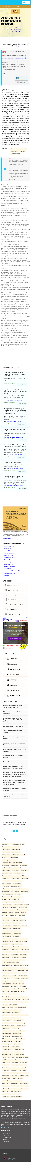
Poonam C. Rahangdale (14, 51)
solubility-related (23, 1002)
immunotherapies (15, 891)
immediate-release (23, 975)
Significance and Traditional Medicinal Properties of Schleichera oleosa (15, 391)
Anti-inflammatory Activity (8, 1025)
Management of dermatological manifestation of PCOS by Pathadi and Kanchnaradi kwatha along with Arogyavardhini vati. (15, 411)
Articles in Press (7, 1137)
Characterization (6, 846)
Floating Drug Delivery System (9, 996)
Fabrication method (6, 925)
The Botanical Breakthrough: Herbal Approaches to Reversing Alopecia (15, 445)
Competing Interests (9, 546)
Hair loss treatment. (15, 153)
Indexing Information (13, 614)
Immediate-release (6, 983)
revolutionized (5, 952)
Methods (4, 994)
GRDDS (22, 991)
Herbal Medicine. (15, 949)
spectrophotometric (6, 931)
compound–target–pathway (8, 1030)
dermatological (14, 1065)
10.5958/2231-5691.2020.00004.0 (15, 421)
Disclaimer (6, 575)
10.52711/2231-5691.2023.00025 (14, 58)
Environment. (5, 915)
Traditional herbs (6, 944)
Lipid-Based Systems (7, 1080)
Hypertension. (5, 975)
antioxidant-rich (6, 1065)
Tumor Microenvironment (21, 888)
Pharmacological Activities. (21, 875)
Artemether (13, 981)
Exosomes (20, 1078)
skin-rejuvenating (16, 1059)
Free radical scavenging (19, 1023)
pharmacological (14, 865)
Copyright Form (12, 599)
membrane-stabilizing (7, 867)
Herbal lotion (23, 1065)
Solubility (15, 983)
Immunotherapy (15, 899)
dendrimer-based (6, 878)
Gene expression (23, 907)
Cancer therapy (5, 896)
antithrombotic (23, 967)
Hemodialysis (5, 1052)
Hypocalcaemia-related (7, 1049)
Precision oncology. (6, 904)
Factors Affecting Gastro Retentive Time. (11, 999)
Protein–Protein (15, 1028)
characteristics (5, 1002)
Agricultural (23, 912)
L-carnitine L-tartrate (18, 1020)
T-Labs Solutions (13, 1159)
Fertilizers (4, 912)
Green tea (8, 1067)
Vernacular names (16, 1094)
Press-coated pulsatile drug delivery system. (12, 862)
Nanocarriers (14, 1075)
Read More (22, 384)
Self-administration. (6, 928)
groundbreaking (14, 954)
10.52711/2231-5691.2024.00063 (15, 454)
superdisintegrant (15, 849)
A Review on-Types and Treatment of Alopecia (16, 45)
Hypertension (16, 854)
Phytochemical (5, 1096)
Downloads (6, 1139)
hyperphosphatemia (18, 1044)
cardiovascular (25, 952)
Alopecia (13, 149)
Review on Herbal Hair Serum (13, 462)
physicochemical (6, 1062)
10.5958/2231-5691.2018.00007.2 (15, 382)
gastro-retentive (15, 991)
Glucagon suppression (7, 965)
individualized (5, 1046)
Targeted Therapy (6, 1078)
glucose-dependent (15, 952)
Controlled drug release (20, 1007)
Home (4, 1151)
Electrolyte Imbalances (7, 1054)
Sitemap (5, 1153)
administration (13, 915)
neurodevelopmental (18, 904)
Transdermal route (17, 923)
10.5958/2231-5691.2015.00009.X (15, 401)
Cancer (17, 912)
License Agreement (9, 553)
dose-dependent (6, 1017)
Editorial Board (22, 1151)
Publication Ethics (8, 564)
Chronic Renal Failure (15, 1052)
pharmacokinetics (24, 1073)
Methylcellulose (6, 852)
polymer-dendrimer (6, 881)
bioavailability (5, 844)
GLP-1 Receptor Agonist (7, 959)
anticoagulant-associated (8, 970)
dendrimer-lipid (15, 878)
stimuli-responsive (6, 883)
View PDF (22, 82)
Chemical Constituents (7, 875)
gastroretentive (5, 988)
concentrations (5, 1015)
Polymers (14, 1078)
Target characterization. (17, 944)
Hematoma (4, 973)
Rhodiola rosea (5, 949)
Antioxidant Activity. (20, 1025)
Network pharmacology (7, 941)
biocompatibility (24, 878)
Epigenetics (5, 907)
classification (5, 967)
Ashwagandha (24, 946)
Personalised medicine (18, 902)
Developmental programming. (21, 909)
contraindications (6, 957)
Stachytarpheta (5, 1083)
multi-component (6, 1036)
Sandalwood (16, 1067)
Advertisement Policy (9, 573)
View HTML (22, 78)
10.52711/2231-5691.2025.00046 (15, 468)
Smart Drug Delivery (23, 1075)
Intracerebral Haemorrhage (22, 970)
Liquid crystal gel (13, 1004)
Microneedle (16, 925)
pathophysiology (14, 967)
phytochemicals (23, 865)
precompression (6, 978)
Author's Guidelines (13, 590)
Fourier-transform (16, 846)
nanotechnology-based (7, 894)
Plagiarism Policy (8, 559)
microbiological (23, 1062)
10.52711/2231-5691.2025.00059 (15, 485)
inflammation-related (7, 1020)
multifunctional (5, 1075)
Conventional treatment (16, 896)
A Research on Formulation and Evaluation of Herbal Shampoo (14, 477)
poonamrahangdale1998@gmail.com (16, 55)
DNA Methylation (13, 907)
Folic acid (26, 904)
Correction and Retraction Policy (12, 571)
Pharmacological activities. (17, 1096)
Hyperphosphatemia (19, 1054)
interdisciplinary (18, 894)
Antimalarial (20, 981)
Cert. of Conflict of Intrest (15, 604)
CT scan (24, 973)
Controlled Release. (18, 1080)
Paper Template (11, 595)
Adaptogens (5, 946)
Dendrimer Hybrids (17, 883)
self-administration (6, 923)
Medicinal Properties (18, 873)
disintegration (14, 920)
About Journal (6, 6)
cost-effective (15, 938)
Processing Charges (12, 609)
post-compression (16, 852)
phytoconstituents (17, 1033)
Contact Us (16, 6)
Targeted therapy (6, 899)
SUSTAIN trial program (20, 959)
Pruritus (4, 1057)
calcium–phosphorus (7, 1044)
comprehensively (25, 949)
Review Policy (7, 568)
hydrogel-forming (6, 917)
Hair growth (22, 151)
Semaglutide (24, 957)
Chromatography (17, 933)
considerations (15, 1088)
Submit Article (10, 585)
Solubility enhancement (7, 1007)
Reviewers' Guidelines (10, 566)
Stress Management (14, 946)
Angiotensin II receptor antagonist (10, 857)
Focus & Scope (8, 548)
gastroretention (24, 988)
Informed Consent (9, 551)
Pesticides (11, 912)
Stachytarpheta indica (16, 1091)
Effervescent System (13, 994)
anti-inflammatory (6, 870)
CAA (19, 973)
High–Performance (6, 936)
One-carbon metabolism (7, 909)
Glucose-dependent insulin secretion (10, 962)
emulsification (15, 1062)
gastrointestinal (23, 954)
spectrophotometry (6, 933)
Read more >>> (24, 537)
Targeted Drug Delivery (16, 886)
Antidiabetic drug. (6, 1009)
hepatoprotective (18, 867)
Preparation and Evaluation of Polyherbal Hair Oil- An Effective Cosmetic (14, 374)
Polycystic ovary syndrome (21, 941)
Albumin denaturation (7, 1023)
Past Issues (6, 1135)
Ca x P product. (11, 1057)
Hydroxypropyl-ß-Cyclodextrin (17, 844)
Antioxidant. (23, 1067)
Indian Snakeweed (6, 1094)
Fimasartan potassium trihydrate (9, 860)
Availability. (21, 983)
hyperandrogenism (6, 1033)
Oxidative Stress (13, 973)
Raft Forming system (22, 996)
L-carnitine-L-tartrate (17, 1009)
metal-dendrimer (17, 881)
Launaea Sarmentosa (7, 873)
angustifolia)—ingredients (22, 1057)
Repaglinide (5, 1004)
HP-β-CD (23, 854)
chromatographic (17, 931)
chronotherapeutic (6, 854)
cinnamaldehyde (6, 1028)
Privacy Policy (7, 562)
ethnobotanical (5, 865)
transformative (24, 891)
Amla (3, 1067)
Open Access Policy (9, 555)
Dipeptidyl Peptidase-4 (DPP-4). (21, 965)
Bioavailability (24, 925)
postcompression (16, 978)
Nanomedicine (5, 886)
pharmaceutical (16, 928)
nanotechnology (22, 1070)
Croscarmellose (6, 849)
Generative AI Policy (9, 557)
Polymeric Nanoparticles (7, 888)
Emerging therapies (6, 902)
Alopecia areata (14, 151)
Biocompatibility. (6, 891)
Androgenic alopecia (21, 149)
